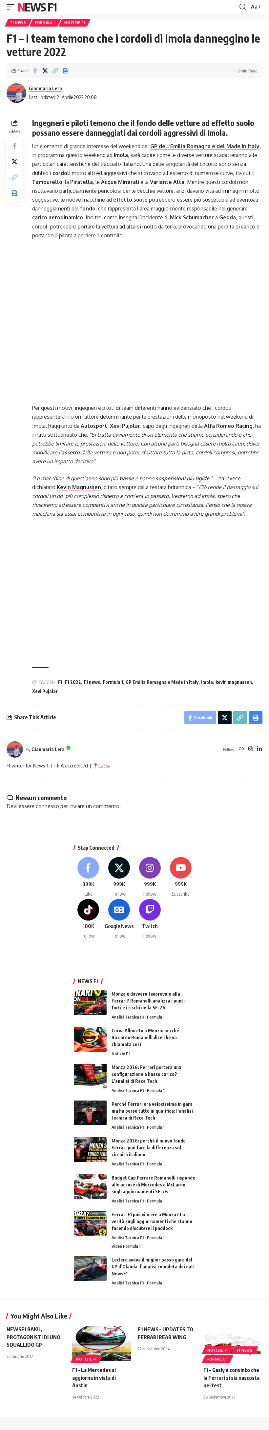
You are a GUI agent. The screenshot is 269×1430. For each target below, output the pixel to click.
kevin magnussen (234, 682)
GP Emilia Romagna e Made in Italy (162, 682)
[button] (12, 7)
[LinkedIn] (259, 749)
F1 (60, 682)
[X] (119, 877)
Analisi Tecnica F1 (128, 1017)
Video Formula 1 (126, 1246)
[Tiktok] (88, 919)
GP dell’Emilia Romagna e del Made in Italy (204, 146)
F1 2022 (73, 682)
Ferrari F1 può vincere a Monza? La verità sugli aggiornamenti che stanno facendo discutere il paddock (152, 1221)
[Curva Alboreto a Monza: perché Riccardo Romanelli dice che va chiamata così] (90, 1039)
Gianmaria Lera (45, 88)
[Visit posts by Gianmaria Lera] (16, 93)
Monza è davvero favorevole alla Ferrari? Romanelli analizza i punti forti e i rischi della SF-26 (148, 1000)
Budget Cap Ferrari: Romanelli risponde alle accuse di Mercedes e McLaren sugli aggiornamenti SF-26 (153, 1184)
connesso (47, 806)
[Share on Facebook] (34, 71)
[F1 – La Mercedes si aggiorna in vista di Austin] (101, 1343)
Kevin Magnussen (79, 487)
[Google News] (119, 919)
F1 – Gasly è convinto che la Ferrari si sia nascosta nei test (231, 1377)
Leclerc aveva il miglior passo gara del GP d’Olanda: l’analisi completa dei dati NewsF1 (153, 1266)
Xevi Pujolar (45, 691)
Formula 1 (45, 23)
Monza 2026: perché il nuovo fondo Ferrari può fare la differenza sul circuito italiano (149, 1147)
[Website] (241, 749)
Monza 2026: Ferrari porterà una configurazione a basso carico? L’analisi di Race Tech (146, 1074)
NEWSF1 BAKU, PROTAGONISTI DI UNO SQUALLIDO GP (33, 1337)
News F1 (37, 7)
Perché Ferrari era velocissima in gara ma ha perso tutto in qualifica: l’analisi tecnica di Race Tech (152, 1111)
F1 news (92, 682)
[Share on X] (45, 71)
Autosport (94, 426)
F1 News (18, 23)
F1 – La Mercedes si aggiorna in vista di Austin (94, 1377)
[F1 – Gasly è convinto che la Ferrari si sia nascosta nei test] (232, 1343)
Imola (207, 682)
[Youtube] (180, 877)
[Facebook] (88, 877)
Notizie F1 (74, 23)
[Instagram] (251, 749)
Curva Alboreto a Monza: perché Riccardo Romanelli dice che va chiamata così (145, 1037)
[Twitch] (150, 919)
